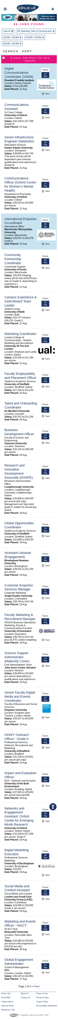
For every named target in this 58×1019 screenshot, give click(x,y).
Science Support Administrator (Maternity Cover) (16, 657)
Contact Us (25, 997)
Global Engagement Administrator (18, 962)
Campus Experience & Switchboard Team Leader (20, 301)
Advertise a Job (8, 1010)
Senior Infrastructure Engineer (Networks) (19, 139)
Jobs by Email (7, 1006)
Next (37, 986)
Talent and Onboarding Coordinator (20, 405)
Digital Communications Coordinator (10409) (18, 73)
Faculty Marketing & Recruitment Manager (19, 617)
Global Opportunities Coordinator (19, 525)
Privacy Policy (42, 997)
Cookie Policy (42, 1001)
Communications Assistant (16, 107)
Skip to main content (12, 2)
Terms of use (42, 993)
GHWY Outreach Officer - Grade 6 (16, 737)
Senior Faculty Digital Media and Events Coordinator (19, 696)
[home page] (28, 12)
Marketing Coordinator (20, 334)
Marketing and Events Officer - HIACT (20, 923)
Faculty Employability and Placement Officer (20, 376)
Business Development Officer (19, 432)
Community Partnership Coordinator (12, 259)
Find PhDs (5, 997)
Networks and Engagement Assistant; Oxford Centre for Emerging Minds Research (18, 816)
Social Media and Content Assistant (17, 888)
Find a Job (5, 993)
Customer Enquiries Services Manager (18, 587)
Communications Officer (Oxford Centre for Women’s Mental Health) (20, 184)
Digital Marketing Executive (16, 852)
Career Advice (7, 1001)
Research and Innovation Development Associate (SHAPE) (18, 471)
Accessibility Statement (46, 1006)
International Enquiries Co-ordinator (20, 221)
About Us (25, 993)
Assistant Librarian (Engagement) (17, 555)
